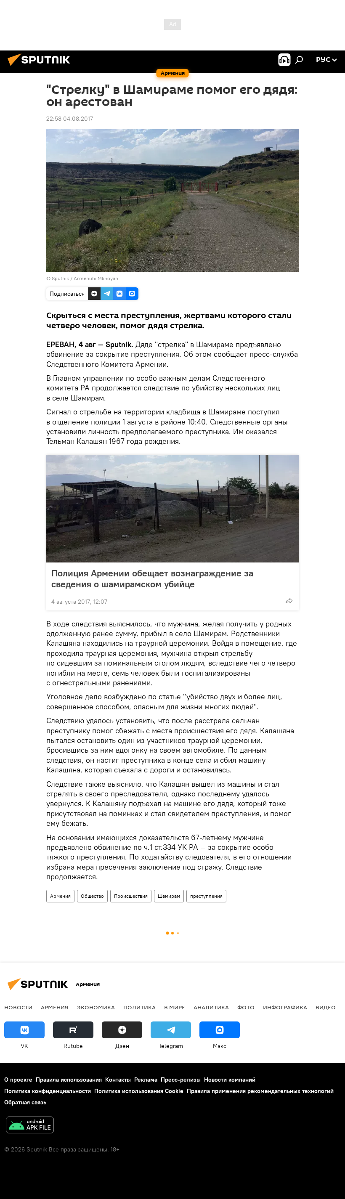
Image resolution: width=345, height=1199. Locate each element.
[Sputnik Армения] (41, 67)
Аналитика (211, 1007)
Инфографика (285, 1007)
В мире (174, 1007)
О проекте (18, 1079)
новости (18, 1007)
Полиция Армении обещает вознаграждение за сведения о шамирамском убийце (152, 578)
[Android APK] (29, 1126)
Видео (326, 1007)
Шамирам (169, 896)
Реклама (145, 1079)
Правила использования (69, 1079)
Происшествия (131, 896)
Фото (246, 1007)
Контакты (118, 1079)
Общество (92, 896)
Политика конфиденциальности (47, 1091)
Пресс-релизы (181, 1079)
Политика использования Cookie (138, 1091)
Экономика (96, 1007)
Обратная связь (25, 1102)
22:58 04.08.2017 (69, 118)
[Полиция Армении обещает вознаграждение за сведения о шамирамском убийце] (172, 508)
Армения (60, 896)
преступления (206, 896)
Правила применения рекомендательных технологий (260, 1091)
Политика (139, 1007)
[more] (289, 600)
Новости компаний (229, 1079)
